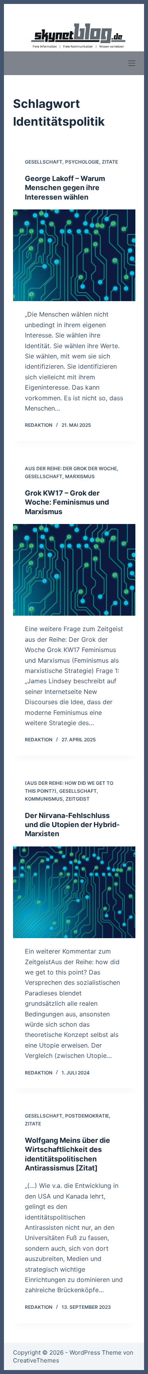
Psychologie (82, 162)
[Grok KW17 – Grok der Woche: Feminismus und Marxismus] (74, 570)
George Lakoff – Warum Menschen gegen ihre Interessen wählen (65, 187)
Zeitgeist (78, 799)
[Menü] (131, 63)
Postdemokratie (87, 1116)
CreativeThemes (36, 1360)
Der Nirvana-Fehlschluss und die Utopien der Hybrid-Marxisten (72, 824)
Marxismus (80, 476)
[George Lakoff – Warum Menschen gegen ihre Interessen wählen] (74, 255)
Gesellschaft (43, 162)
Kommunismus (44, 799)
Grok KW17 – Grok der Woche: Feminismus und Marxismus (67, 502)
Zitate (110, 162)
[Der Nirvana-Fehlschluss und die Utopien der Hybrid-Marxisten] (74, 892)
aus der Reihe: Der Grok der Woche (71, 468)
